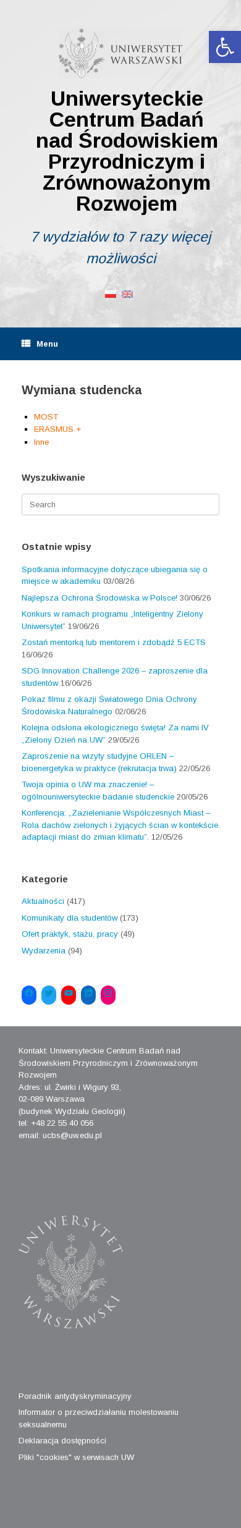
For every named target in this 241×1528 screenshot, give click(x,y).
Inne (41, 442)
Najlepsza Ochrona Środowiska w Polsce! (99, 597)
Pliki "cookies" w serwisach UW (76, 1457)
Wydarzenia (44, 950)
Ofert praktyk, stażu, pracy (70, 934)
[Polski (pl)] (110, 293)
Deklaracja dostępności (62, 1440)
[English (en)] (127, 293)
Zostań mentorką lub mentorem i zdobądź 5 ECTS (114, 642)
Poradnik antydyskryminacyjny (75, 1396)
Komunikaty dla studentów (69, 917)
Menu (47, 343)
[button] (225, 47)
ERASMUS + (57, 429)
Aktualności (43, 901)
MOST (46, 416)
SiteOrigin (111, 1503)
